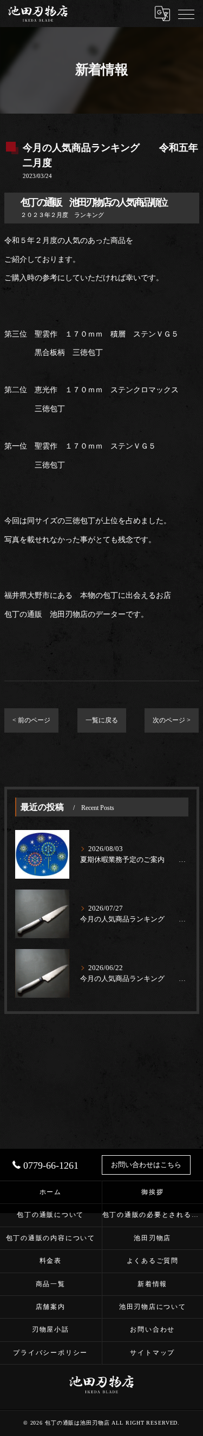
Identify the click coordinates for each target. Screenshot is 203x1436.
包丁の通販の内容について (50, 1238)
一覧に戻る (102, 720)
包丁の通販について (50, 1214)
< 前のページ (31, 720)
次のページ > (172, 720)
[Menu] (186, 13)
